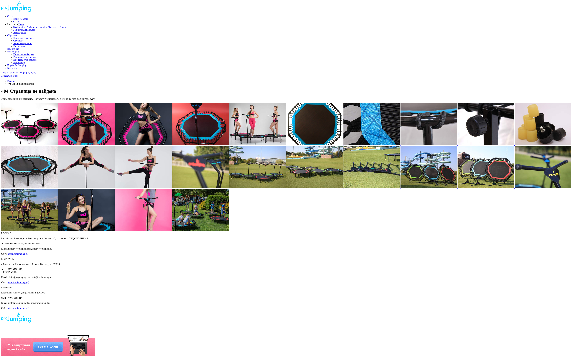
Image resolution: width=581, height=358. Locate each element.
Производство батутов (25, 59)
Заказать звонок (9, 76)
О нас (10, 16)
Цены (21, 24)
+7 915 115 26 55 (9, 73)
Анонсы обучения (22, 43)
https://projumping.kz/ (18, 308)
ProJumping (19, 62)
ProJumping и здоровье (24, 57)
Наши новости (20, 19)
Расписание (19, 46)
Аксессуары (19, 32)
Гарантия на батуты (23, 54)
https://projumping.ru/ (18, 254)
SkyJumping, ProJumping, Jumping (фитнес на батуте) (40, 27)
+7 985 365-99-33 (27, 73)
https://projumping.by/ (18, 282)
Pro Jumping (13, 51)
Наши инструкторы (23, 38)
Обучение (12, 35)
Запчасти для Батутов (24, 29)
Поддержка (13, 49)
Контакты (12, 68)
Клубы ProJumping (16, 65)
